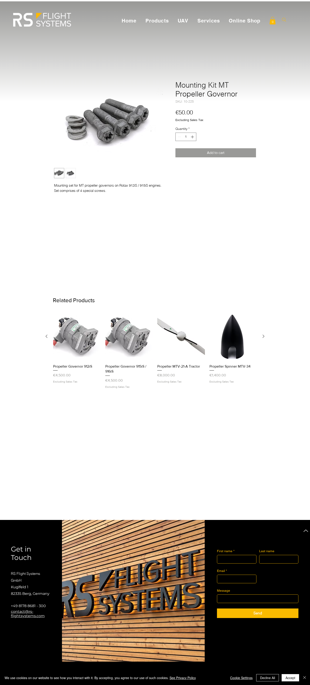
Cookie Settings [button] (241, 677)
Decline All (267, 677)
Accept (290, 677)
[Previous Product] (46, 336)
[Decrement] (179, 137)
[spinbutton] (186, 137)
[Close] (304, 677)
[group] (155, 350)
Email (222, 571)
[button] (272, 20)
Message (223, 590)
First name (225, 551)
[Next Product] (263, 336)
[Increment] (193, 137)
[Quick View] (77, 336)
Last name (266, 551)
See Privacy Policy (183, 677)
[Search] (284, 20)
